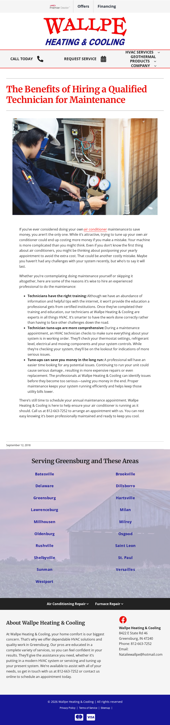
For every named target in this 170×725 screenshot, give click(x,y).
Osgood (125, 533)
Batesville (44, 473)
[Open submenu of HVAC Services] (161, 52)
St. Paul (125, 557)
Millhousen (45, 521)
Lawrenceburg (44, 509)
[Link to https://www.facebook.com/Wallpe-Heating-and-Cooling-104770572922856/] (122, 619)
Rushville (44, 545)
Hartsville (125, 497)
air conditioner (95, 229)
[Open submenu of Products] (157, 61)
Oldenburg (44, 533)
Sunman (45, 569)
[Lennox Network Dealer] (61, 6)
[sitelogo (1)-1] (85, 18)
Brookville (125, 473)
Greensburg (44, 497)
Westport (44, 581)
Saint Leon (125, 545)
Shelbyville (44, 557)
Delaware (44, 485)
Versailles (125, 569)
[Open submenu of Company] (157, 65)
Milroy (125, 521)
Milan (125, 509)
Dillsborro (125, 485)
